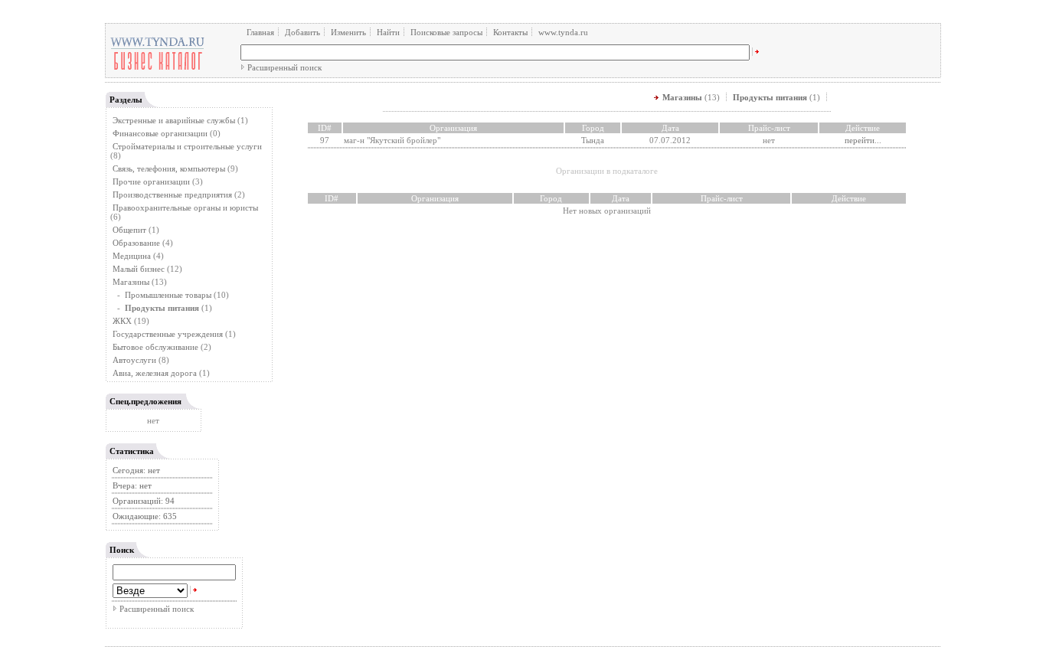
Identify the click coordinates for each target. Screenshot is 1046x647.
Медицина (132, 255)
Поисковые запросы (446, 32)
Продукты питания (770, 97)
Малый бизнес (139, 268)
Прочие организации (151, 181)
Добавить (302, 32)
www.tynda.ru (563, 32)
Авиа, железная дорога (155, 372)
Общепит (129, 229)
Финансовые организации (160, 133)
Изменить (348, 32)
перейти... (863, 140)
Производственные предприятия (172, 194)
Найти (388, 32)
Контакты (510, 32)
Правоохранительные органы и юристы (185, 207)
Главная (260, 32)
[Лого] (157, 69)
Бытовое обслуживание (155, 346)
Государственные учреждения (168, 333)
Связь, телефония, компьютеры (170, 168)
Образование (136, 242)
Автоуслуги (134, 359)
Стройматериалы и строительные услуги (187, 146)
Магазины (131, 281)
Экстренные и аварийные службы (174, 120)
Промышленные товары (168, 294)
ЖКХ (122, 320)
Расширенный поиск (284, 67)
